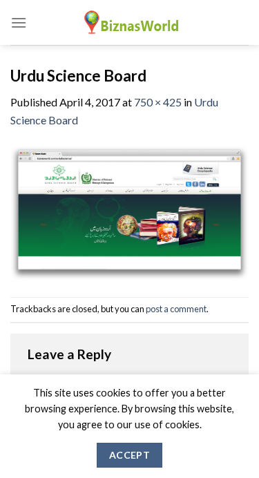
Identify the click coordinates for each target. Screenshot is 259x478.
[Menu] (18, 22)
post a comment (176, 308)
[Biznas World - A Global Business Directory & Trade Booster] (130, 22)
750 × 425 (158, 101)
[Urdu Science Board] (129, 211)
